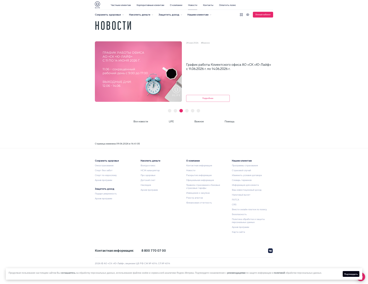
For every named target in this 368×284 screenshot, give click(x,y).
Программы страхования (245, 165)
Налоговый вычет (241, 194)
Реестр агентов (194, 197)
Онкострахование (104, 165)
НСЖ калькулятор (150, 170)
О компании (176, 5)
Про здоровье (148, 175)
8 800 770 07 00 (153, 251)
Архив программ (103, 180)
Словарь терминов (242, 180)
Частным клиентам (121, 5)
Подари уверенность (106, 193)
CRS (234, 204)
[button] (169, 110)
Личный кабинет (263, 14)
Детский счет (148, 180)
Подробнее (207, 98)
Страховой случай (241, 170)
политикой (279, 272)
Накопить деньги (139, 14)
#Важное (205, 43)
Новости (192, 5)
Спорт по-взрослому (106, 175)
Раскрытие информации (199, 175)
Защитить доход (168, 14)
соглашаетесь (68, 272)
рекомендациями (236, 272)
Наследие (146, 185)
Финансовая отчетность (199, 202)
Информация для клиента (245, 185)
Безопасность (239, 214)
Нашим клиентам (197, 14)
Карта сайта (238, 232)
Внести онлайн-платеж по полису (249, 209)
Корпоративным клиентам (150, 5)
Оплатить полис (227, 5)
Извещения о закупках (198, 193)
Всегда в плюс (148, 165)
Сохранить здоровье (108, 14)
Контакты (208, 5)
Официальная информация (200, 180)
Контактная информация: (114, 251)
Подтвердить (351, 274)
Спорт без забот (104, 170)
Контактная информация (199, 165)
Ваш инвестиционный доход (246, 190)
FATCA (235, 199)
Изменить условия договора (247, 175)
